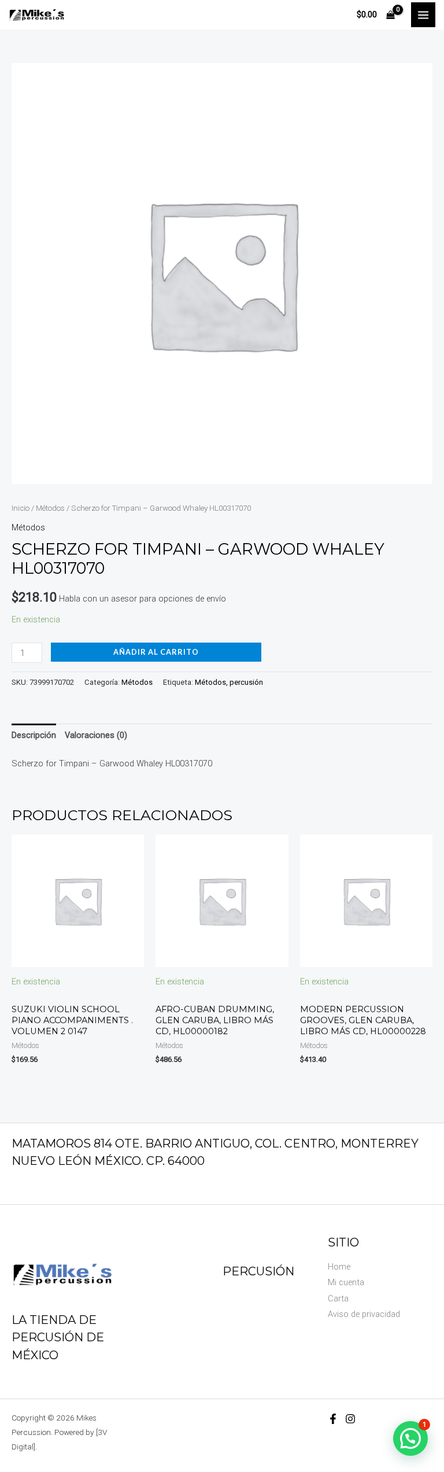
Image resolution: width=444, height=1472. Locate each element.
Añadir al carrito (156, 651)
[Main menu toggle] (423, 14)
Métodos (50, 508)
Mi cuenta (346, 1282)
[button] (410, 1438)
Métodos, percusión (229, 682)
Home (339, 1266)
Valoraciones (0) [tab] (96, 735)
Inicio (20, 508)
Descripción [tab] (34, 735)
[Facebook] (333, 1419)
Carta (338, 1298)
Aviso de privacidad (364, 1314)
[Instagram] (350, 1419)
